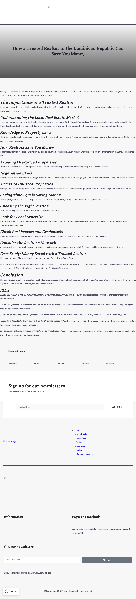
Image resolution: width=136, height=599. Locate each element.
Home (78, 430)
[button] (19, 360)
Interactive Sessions (84, 453)
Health (78, 449)
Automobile (80, 445)
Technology (80, 438)
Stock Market (81, 434)
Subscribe (117, 406)
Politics (78, 442)
